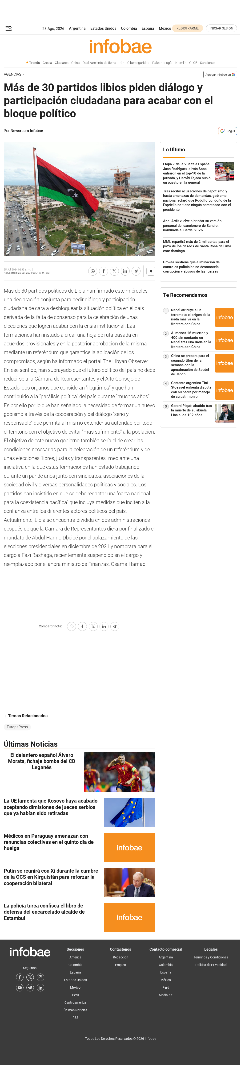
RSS (75, 1017)
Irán (122, 63)
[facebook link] (20, 977)
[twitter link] (30, 977)
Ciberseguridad (138, 63)
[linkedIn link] (40, 987)
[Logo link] (120, 46)
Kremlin (180, 63)
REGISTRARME (188, 28)
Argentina (77, 28)
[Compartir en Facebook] (103, 271)
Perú (75, 995)
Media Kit (166, 995)
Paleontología (162, 63)
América (75, 957)
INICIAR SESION (221, 28)
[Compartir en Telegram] (136, 271)
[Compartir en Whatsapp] (92, 271)
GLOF (193, 63)
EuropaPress (17, 727)
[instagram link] (40, 977)
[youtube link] (20, 987)
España (148, 28)
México (165, 28)
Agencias (12, 74)
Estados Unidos (103, 28)
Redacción (120, 957)
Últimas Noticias (75, 1010)
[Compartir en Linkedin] (125, 271)
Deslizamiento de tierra (99, 63)
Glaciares (61, 63)
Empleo (120, 965)
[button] (8, 28)
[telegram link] (30, 987)
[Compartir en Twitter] (114, 271)
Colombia (129, 28)
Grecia (47, 63)
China (75, 63)
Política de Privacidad (211, 965)
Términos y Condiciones (211, 957)
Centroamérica (75, 1002)
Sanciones (207, 63)
